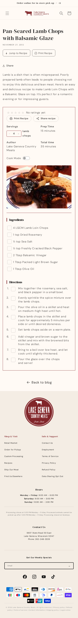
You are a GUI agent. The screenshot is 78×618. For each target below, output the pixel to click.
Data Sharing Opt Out (52, 476)
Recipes (8, 463)
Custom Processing (13, 456)
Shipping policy (52, 610)
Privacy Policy (49, 463)
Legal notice (65, 610)
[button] (7, 13)
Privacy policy (59, 607)
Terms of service (20, 610)
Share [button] (10, 65)
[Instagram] (34, 577)
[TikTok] (53, 577)
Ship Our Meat (11, 469)
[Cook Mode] (26, 158)
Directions (15, 282)
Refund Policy (49, 469)
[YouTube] (43, 577)
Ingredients (16, 220)
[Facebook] (25, 577)
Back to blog (42, 382)
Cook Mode (14, 158)
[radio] (8, 112)
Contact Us (47, 443)
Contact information (37, 610)
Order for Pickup (12, 450)
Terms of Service (50, 456)
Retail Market (10, 443)
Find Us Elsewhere (13, 476)
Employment (48, 450)
